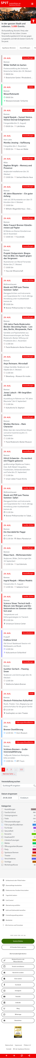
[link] (33, 21)
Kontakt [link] (8, 1049)
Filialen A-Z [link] (27, 1045)
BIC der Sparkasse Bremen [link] (21, 1049)
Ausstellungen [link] (25, 48)
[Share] (29, 1056)
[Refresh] (22, 1056)
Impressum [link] (18, 1045)
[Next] (14, 1056)
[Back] (6, 1056)
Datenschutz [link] (9, 1045)
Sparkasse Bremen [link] (9, 48)
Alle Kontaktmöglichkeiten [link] (18, 953)
